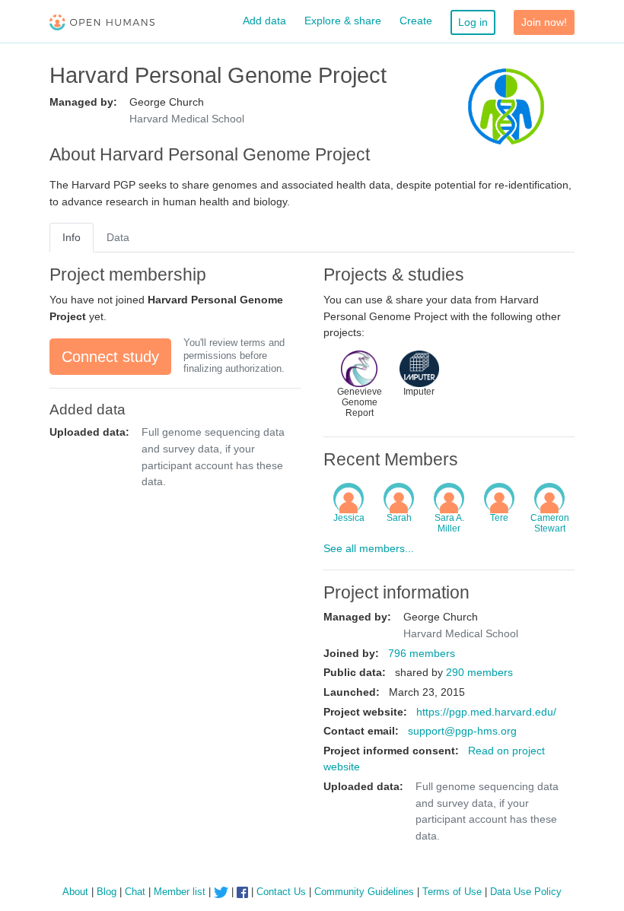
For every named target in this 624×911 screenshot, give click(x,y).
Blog (106, 891)
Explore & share (342, 20)
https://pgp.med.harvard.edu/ (486, 712)
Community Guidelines (364, 891)
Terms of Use (452, 891)
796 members (421, 653)
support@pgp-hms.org (462, 731)
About (75, 891)
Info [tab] (71, 237)
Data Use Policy (526, 891)
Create (416, 20)
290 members (479, 672)
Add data (264, 20)
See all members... (368, 548)
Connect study (110, 356)
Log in (473, 22)
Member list (179, 891)
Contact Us (281, 891)
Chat (135, 891)
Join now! (544, 22)
